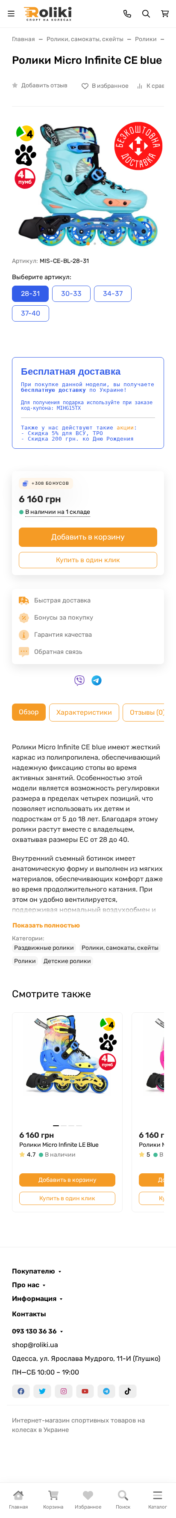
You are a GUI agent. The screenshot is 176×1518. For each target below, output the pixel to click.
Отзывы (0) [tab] (147, 712)
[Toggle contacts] (127, 14)
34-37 (113, 293)
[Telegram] (106, 1391)
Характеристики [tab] (84, 712)
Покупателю (33, 1271)
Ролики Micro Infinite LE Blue (59, 1144)
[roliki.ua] (47, 13)
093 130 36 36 (34, 1331)
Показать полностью (46, 925)
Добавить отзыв (44, 85)
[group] (88, 185)
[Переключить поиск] (146, 14)
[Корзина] (165, 14)
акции (125, 427)
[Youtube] (85, 1391)
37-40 (30, 313)
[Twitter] (42, 1391)
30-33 (71, 293)
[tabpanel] (88, 854)
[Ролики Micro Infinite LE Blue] (67, 1068)
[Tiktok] (128, 1391)
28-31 (30, 293)
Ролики (25, 961)
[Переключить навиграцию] (11, 14)
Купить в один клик (88, 560)
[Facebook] (21, 1391)
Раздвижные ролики (44, 947)
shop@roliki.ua (35, 1345)
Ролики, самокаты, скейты (120, 947)
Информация (34, 1298)
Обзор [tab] (29, 712)
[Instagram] (64, 1391)
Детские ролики (67, 961)
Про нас (25, 1285)
